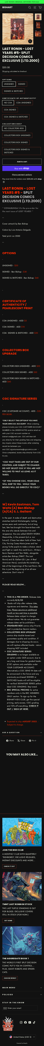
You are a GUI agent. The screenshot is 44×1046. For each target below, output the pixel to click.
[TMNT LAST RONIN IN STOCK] (22, 886)
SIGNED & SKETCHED (13, 91)
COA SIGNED (10, 109)
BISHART (7, 7)
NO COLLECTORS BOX (14, 128)
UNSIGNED (9, 84)
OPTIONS (7, 80)
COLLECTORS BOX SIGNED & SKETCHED (17, 151)
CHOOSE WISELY (10, 978)
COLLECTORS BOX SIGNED (16, 142)
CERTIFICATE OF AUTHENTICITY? (19, 98)
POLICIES (7, 994)
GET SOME (8, 921)
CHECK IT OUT (9, 866)
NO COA (8, 102)
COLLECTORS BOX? (12, 124)
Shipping (5, 71)
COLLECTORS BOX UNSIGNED (17, 135)
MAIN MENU (8, 987)
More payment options (22, 174)
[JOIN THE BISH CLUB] (22, 832)
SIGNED (21, 84)
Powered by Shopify (22, 1043)
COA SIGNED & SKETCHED (16, 116)
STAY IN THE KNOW (13, 1002)
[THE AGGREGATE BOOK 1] (22, 940)
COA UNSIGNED (23, 102)
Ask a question (11, 732)
